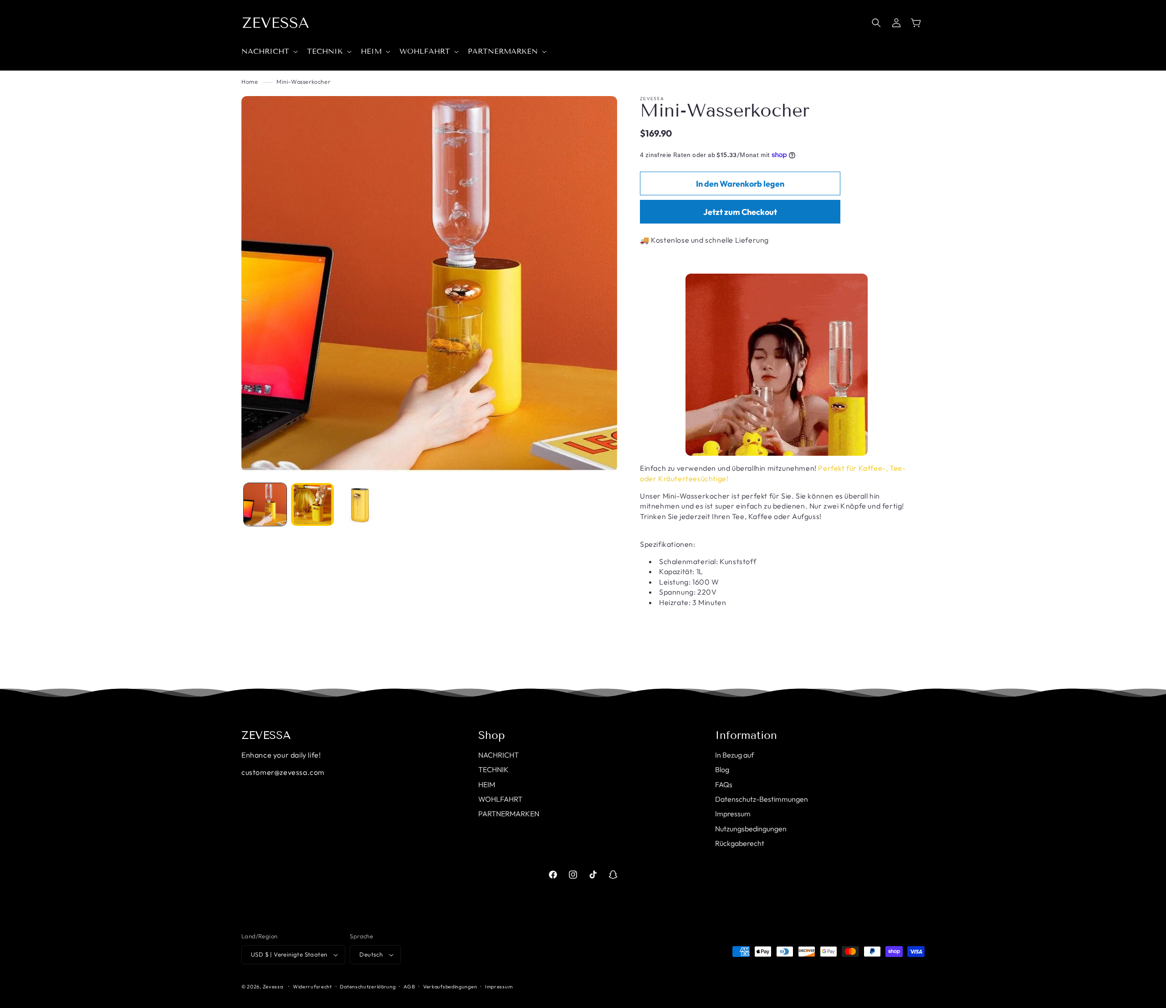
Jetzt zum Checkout (740, 212)
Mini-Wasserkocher (303, 81)
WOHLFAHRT (500, 799)
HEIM (486, 784)
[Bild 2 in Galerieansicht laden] (312, 504)
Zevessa (273, 986)
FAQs (723, 784)
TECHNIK (493, 769)
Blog (722, 769)
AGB (409, 986)
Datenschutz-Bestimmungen (761, 799)
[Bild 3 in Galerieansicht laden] (359, 504)
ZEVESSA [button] (266, 735)
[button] (269, 51)
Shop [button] (491, 735)
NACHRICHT (498, 754)
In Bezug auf (734, 754)
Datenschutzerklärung (367, 986)
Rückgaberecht (739, 843)
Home (249, 81)
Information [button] (746, 735)
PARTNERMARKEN (508, 813)
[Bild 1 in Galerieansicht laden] (265, 504)
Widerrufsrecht (312, 986)
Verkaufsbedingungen (450, 986)
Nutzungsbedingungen (751, 828)
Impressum (733, 813)
